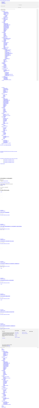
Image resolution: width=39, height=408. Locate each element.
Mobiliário (5, 30)
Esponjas (5, 39)
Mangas (5, 34)
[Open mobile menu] (19, 83)
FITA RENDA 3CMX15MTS (4, 151)
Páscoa (4, 76)
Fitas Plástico (5, 383)
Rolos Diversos (5, 36)
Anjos (4, 22)
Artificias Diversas (7, 50)
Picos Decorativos (6, 17)
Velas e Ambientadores (6, 402)
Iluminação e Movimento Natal (9, 74)
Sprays (4, 356)
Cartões (6, 15)
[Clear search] (36, 6)
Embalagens (3, 32)
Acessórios (3, 11)
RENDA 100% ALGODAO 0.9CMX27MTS (7, 311)
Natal (4, 71)
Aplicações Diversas (6, 12)
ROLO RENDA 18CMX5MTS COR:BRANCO (7, 325)
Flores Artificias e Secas (5, 48)
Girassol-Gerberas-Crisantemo (9, 53)
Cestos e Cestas (5, 19)
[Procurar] (37, 6)
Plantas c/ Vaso (5, 61)
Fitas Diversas (5, 381)
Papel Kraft (5, 35)
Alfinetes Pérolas (5, 88)
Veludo (4, 123)
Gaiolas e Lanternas (6, 28)
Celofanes (5, 33)
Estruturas (4, 90)
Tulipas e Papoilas (7, 58)
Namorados (4, 137)
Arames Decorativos (6, 13)
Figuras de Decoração (6, 27)
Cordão (5, 41)
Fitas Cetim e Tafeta (6, 42)
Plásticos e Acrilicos (4, 66)
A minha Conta (16, 333)
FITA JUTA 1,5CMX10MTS (4, 212)
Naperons (4, 110)
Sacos (4, 112)
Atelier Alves (8, 345)
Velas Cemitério (6, 78)
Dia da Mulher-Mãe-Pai (6, 70)
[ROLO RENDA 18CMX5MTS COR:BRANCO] (19, 319)
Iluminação (4, 104)
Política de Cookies (24, 332)
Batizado (4, 132)
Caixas (4, 108)
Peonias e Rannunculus (8, 55)
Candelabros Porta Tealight (7, 24)
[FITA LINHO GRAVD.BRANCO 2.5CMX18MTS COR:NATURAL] (19, 219)
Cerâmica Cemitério (6, 25)
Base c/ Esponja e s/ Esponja (6, 115)
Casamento (5, 64)
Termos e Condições (17, 337)
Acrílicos (5, 67)
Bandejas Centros (6, 23)
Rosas (6, 57)
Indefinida (3, 62)
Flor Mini (5, 59)
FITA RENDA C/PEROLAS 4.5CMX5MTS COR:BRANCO (9, 263)
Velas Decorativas (5, 142)
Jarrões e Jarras (5, 29)
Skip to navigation (2, 0)
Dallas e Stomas (7, 52)
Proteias (6, 56)
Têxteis (4, 31)
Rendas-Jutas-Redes (5, 385)
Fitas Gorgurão (5, 43)
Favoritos (16, 334)
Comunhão (5, 65)
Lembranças (3, 63)
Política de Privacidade (24, 333)
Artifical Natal (7, 72)
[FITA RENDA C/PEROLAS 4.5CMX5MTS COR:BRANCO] (19, 248)
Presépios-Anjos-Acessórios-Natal (9, 75)
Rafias (4, 46)
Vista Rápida (1, 210)
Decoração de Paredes (6, 101)
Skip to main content (7, 0)
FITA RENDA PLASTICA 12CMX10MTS (7, 280)
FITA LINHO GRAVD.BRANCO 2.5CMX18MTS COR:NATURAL (11, 226)
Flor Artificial (5, 49)
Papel (4, 45)
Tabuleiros (5, 40)
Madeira (5, 20)
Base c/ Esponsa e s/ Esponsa (7, 38)
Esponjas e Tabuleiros (4, 37)
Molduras (4, 106)
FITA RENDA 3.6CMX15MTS (4, 158)
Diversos (4, 96)
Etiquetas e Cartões (6, 14)
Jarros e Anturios (7, 54)
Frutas (4, 60)
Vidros (3, 80)
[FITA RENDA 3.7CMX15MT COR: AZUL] (19, 234)
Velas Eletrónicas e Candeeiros (7, 79)
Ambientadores (5, 77)
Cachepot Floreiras (5, 99)
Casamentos (5, 69)
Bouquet (6, 51)
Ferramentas (5, 16)
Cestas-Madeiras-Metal (5, 18)
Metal (4, 21)
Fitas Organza (5, 44)
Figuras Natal (6, 73)
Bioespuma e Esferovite (6, 376)
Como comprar (16, 332)
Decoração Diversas (5, 102)
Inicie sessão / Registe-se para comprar (12, 151)
